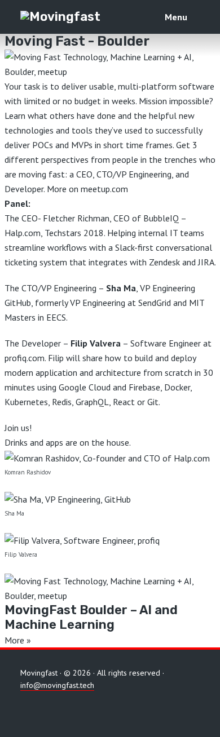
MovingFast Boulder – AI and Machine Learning (91, 617)
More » (18, 640)
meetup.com (104, 188)
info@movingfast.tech (57, 685)
